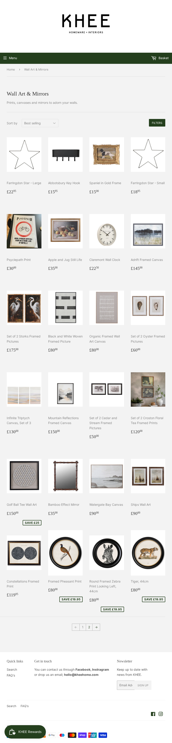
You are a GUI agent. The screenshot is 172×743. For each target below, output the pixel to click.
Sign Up (143, 685)
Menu (13, 58)
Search (12, 669)
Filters (157, 123)
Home (11, 69)
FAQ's (11, 675)
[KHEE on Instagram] (161, 714)
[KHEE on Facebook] (153, 714)
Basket (163, 58)
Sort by (12, 123)
